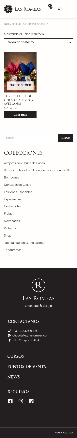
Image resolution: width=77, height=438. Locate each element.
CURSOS (15, 357)
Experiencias (12, 199)
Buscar (65, 138)
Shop (7, 235)
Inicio (7, 24)
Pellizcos (10, 228)
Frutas (8, 213)
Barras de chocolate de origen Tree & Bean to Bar (37, 170)
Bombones (11, 177)
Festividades (12, 206)
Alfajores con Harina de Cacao (24, 163)
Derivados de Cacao (17, 184)
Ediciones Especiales (18, 192)
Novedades (12, 221)
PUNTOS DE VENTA (26, 367)
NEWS (13, 377)
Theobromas (12, 249)
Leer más (20, 114)
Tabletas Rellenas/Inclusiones (24, 242)
